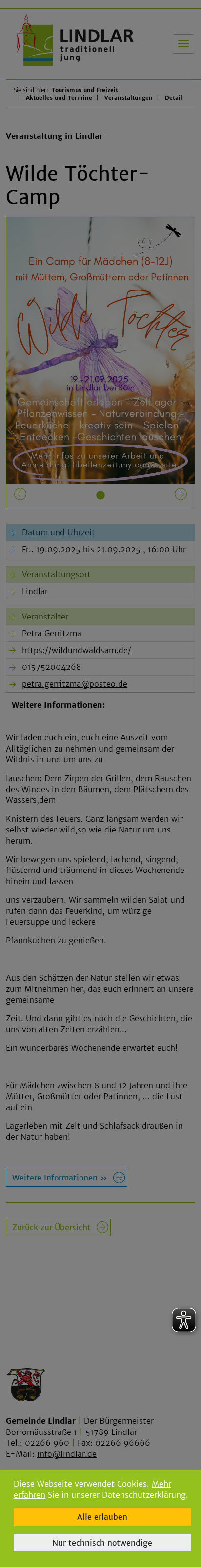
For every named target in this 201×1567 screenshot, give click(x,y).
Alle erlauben (102, 1517)
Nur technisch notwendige (102, 1543)
